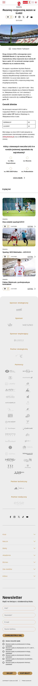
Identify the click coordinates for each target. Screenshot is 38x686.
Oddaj (17, 178)
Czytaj (30, 226)
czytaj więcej (9, 645)
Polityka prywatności (26, 680)
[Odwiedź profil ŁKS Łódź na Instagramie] (14, 517)
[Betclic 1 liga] (27, 2)
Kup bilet (25, 673)
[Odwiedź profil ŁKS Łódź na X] (19, 517)
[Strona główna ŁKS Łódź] (19, 3)
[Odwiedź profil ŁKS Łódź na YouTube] (27, 517)
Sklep (10, 673)
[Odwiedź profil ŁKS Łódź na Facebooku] (10, 517)
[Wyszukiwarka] (33, 2)
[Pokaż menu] (4, 2)
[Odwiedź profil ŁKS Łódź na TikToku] (23, 517)
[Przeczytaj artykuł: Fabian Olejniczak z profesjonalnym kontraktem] (19, 267)
